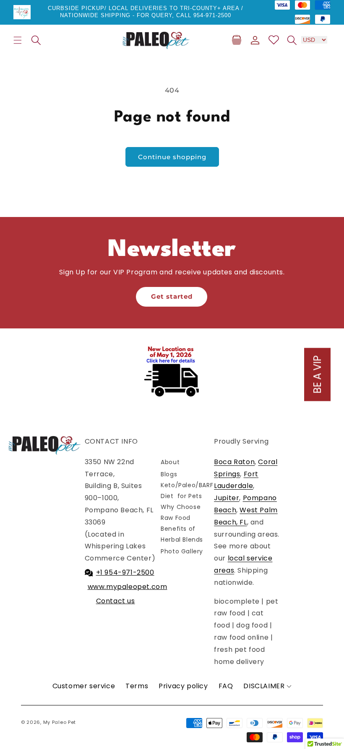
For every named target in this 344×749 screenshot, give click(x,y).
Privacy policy (183, 686)
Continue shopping (172, 157)
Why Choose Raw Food (181, 512)
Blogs (169, 474)
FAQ (226, 686)
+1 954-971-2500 (125, 572)
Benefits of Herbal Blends (182, 533)
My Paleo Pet (59, 722)
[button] (17, 40)
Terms (136, 686)
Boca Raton (234, 462)
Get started (172, 296)
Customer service (83, 686)
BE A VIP (317, 375)
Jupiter (226, 498)
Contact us (115, 601)
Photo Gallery (182, 551)
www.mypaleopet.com (127, 586)
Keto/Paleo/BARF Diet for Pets (187, 490)
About (170, 462)
